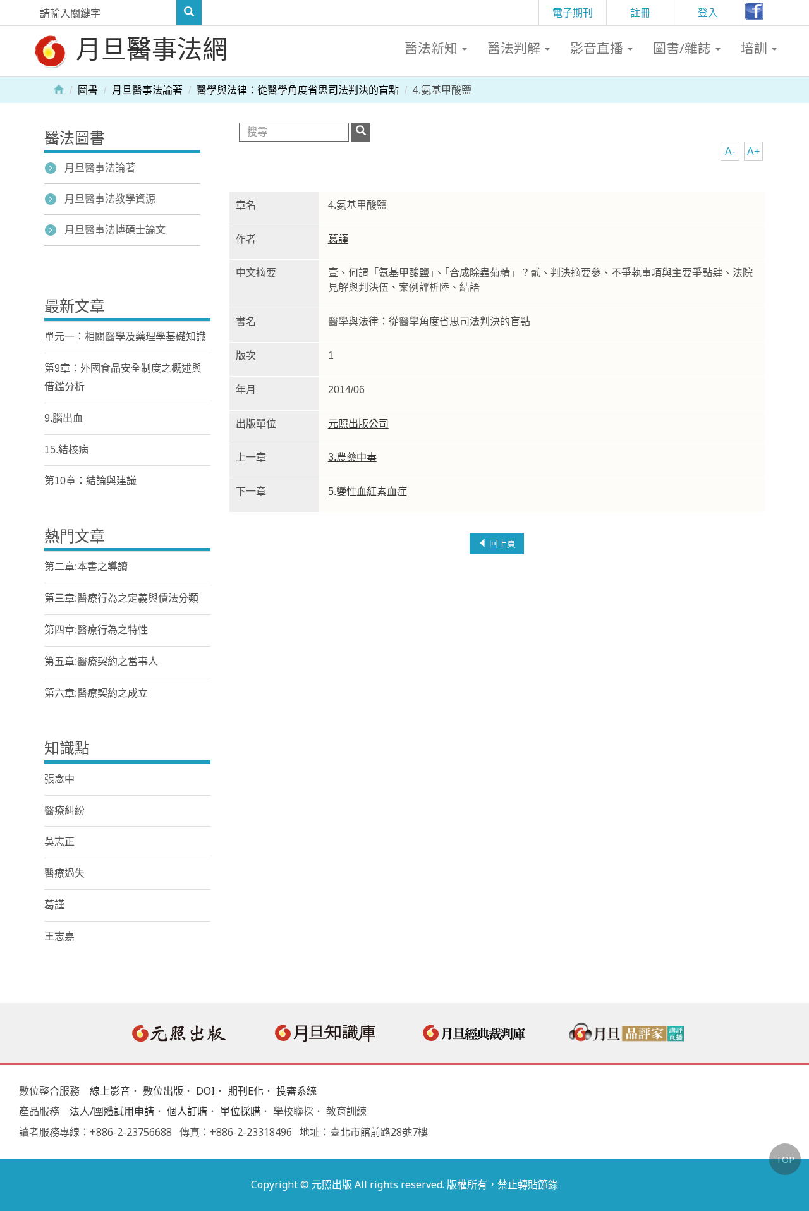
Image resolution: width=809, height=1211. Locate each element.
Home (59, 88)
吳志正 (59, 841)
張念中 (59, 779)
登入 (708, 13)
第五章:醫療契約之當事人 (101, 661)
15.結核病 (66, 449)
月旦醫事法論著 (147, 90)
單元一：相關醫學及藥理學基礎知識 (125, 336)
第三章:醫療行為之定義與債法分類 (121, 598)
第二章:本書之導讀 (86, 566)
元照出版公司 (358, 423)
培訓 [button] (755, 48)
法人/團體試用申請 (112, 1111)
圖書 (88, 90)
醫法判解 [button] (515, 48)
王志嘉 (59, 936)
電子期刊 (572, 13)
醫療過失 (64, 873)
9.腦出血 (63, 418)
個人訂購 (187, 1111)
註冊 (640, 13)
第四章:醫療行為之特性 (96, 629)
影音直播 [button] (598, 48)
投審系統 (296, 1091)
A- (730, 151)
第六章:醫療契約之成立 (96, 693)
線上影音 (110, 1091)
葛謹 (338, 239)
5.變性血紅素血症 (367, 491)
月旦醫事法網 (149, 48)
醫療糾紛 (64, 810)
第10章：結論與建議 (90, 480)
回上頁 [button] (501, 544)
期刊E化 (246, 1091)
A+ (753, 151)
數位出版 (163, 1091)
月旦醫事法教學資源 (109, 198)
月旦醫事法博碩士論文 (115, 229)
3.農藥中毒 (352, 457)
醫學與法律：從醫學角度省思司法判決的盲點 (298, 90)
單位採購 (240, 1111)
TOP (785, 1159)
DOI (205, 1091)
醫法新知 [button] (432, 48)
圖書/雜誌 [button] (683, 48)
